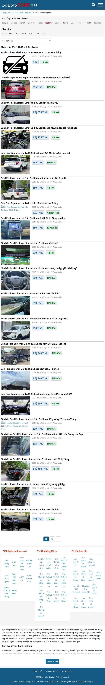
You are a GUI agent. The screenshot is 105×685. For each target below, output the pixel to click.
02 (52, 539)
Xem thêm (51, 661)
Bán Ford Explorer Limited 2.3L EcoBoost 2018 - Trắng (29, 203)
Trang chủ (6, 12)
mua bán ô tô (52, 671)
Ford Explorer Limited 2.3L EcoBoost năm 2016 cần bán (30, 293)
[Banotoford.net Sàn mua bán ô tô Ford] (22, 4)
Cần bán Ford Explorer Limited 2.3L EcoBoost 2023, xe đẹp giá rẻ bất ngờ (39, 127)
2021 (17, 33)
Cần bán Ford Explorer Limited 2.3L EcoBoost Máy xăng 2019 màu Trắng (38, 419)
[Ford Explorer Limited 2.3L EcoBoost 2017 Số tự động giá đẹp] (15, 230)
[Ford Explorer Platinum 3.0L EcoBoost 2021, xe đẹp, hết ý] (15, 64)
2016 (43, 33)
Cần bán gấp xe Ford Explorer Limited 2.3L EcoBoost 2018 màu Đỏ (35, 77)
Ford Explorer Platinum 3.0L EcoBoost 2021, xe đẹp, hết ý (31, 52)
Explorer (29, 12)
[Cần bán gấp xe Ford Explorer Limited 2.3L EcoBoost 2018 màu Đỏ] (15, 89)
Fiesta (65, 23)
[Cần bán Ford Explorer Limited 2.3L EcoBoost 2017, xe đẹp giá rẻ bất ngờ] (15, 280)
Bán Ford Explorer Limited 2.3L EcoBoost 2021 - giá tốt (30, 368)
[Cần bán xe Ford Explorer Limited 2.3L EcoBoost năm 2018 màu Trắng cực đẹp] (15, 446)
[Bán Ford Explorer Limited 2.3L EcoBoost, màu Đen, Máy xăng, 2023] (15, 405)
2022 (11, 33)
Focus (40, 23)
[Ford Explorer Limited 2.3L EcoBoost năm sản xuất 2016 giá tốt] (15, 190)
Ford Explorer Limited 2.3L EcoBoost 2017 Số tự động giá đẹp (33, 218)
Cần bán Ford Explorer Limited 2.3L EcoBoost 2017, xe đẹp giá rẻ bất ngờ (39, 268)
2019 (24, 33)
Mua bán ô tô (75, 562)
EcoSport (31, 23)
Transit (22, 23)
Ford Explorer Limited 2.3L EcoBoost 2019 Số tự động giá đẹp (33, 484)
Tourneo (97, 23)
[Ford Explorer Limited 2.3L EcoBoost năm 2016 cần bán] (15, 305)
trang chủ (37, 671)
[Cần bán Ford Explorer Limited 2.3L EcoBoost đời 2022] (15, 114)
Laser (73, 23)
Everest (14, 23)
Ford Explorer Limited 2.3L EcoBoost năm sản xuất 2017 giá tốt (34, 318)
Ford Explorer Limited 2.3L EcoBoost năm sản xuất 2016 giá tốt (34, 178)
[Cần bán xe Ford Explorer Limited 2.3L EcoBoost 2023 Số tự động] (15, 471)
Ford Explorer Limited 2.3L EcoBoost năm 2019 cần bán (30, 509)
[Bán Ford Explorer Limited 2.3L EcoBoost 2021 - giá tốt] (15, 380)
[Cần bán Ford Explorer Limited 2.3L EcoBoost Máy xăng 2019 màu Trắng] (15, 425)
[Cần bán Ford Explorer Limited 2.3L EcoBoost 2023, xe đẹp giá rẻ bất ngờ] (15, 139)
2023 (4, 33)
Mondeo (81, 23)
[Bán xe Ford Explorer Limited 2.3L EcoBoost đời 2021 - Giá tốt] (15, 355)
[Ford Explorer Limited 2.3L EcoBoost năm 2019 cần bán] (15, 521)
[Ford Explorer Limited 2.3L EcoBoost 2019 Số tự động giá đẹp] (15, 496)
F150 (89, 23)
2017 (37, 33)
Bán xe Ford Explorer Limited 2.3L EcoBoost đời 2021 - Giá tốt (33, 343)
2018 (30, 33)
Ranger (5, 23)
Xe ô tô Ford (17, 12)
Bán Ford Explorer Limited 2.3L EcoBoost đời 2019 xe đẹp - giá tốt (35, 152)
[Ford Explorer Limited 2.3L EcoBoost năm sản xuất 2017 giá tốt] (15, 330)
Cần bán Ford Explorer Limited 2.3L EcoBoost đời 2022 (29, 102)
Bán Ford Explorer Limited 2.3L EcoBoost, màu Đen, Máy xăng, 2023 (36, 394)
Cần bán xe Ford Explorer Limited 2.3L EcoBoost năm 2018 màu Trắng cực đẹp (42, 434)
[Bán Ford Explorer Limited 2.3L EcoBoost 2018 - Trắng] (15, 208)
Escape (58, 23)
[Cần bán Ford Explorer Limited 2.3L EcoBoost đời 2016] (15, 255)
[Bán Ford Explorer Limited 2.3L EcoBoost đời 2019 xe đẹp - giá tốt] (15, 164)
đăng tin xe (67, 671)
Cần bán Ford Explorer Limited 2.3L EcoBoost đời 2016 (29, 243)
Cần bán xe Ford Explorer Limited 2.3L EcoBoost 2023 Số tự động (35, 459)
